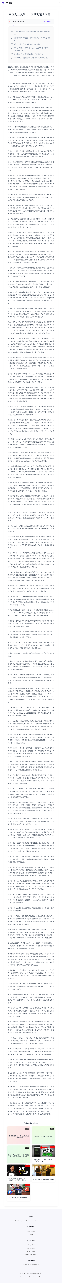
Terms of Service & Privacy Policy (31, 1277)
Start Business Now (31, 1254)
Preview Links (31, 1248)
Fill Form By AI (31, 1251)
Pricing (31, 1234)
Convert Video (31, 1231)
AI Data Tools (31, 1245)
